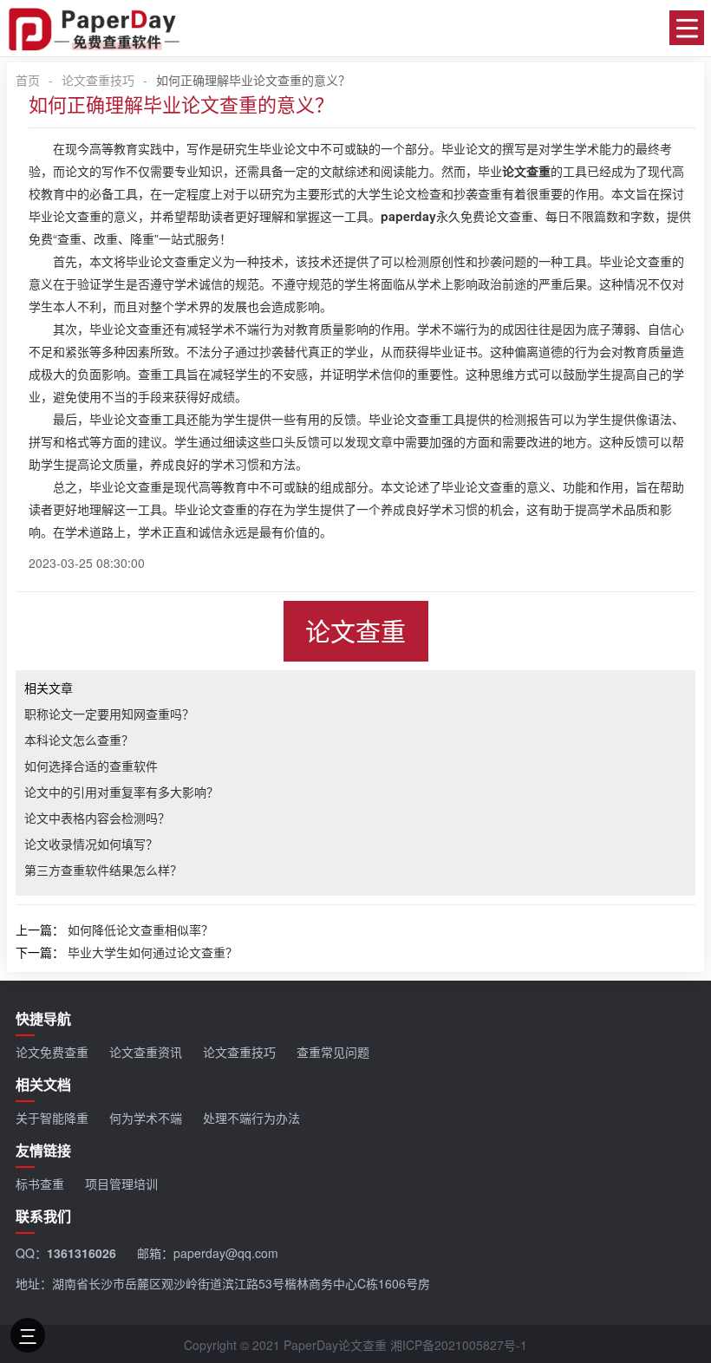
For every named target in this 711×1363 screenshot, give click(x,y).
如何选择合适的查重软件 (91, 765)
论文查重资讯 (145, 1051)
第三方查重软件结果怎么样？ (103, 869)
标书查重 (40, 1183)
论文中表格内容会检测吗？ (97, 817)
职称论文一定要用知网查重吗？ (109, 713)
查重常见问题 (333, 1051)
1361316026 (81, 1253)
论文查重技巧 (98, 79)
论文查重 (355, 631)
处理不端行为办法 (251, 1117)
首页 (28, 79)
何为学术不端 (145, 1117)
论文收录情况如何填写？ (91, 843)
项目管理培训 (121, 1183)
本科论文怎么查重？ (79, 739)
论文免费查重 (52, 1051)
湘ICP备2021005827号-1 (458, 1344)
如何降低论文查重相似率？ (140, 929)
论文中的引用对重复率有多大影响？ (121, 791)
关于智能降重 (52, 1117)
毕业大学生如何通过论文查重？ (153, 952)
